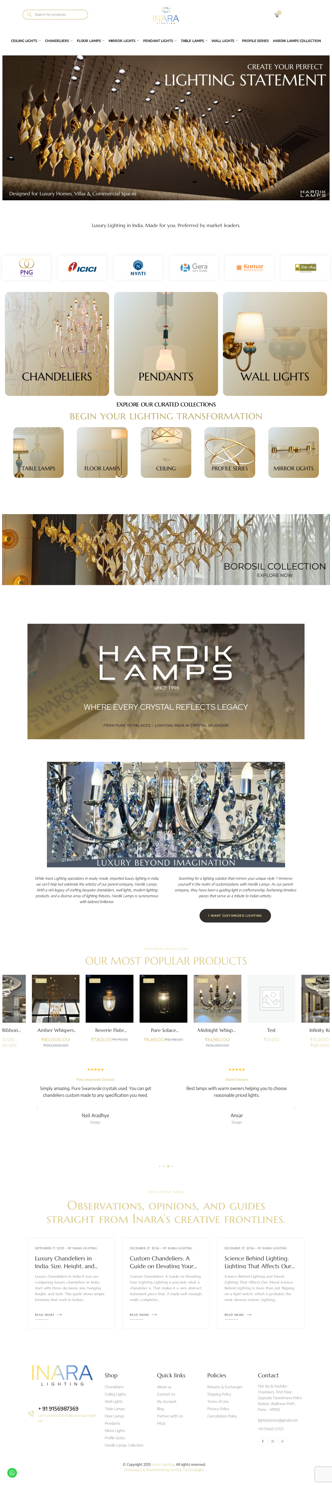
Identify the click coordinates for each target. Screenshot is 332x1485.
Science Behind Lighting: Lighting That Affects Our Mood (258, 1266)
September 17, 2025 (49, 1248)
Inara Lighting (85, 1248)
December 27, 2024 (144, 1248)
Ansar (237, 1115)
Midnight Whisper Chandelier (193, 1033)
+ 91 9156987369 (58, 1408)
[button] (159, 1166)
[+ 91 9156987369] (31, 1413)
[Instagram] (272, 1441)
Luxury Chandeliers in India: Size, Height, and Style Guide (65, 1266)
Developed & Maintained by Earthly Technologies (164, 1469)
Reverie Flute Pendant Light (85, 1033)
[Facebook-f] (262, 1441)
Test (247, 1030)
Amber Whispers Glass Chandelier (31, 1033)
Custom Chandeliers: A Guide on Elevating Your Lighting (161, 1266)
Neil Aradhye (95, 1115)
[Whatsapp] (282, 1441)
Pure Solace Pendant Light (139, 1033)
